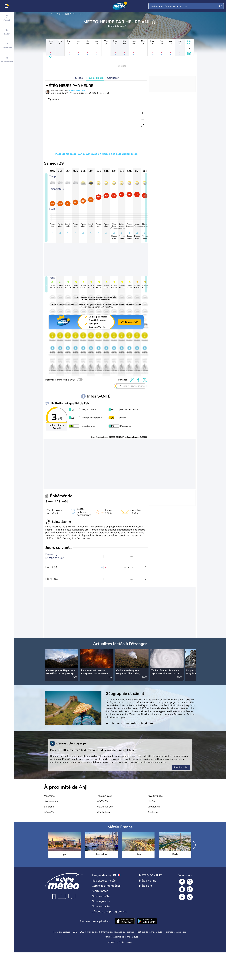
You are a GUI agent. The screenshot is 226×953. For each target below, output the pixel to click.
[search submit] (221, 6)
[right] (193, 661)
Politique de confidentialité (149, 931)
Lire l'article (180, 767)
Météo (46, 14)
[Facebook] (182, 882)
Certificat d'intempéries (106, 886)
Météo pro (145, 886)
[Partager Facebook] (138, 380)
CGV (82, 931)
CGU (75, 931)
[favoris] (154, 22)
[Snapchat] (182, 889)
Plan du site (92, 931)
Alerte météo (100, 891)
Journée (78, 78)
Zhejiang (60, 14)
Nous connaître (101, 896)
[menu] (6, 6)
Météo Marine (147, 880)
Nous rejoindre (101, 901)
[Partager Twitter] (145, 380)
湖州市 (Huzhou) (70, 14)
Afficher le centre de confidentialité (121, 937)
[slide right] (146, 207)
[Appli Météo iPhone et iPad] (125, 921)
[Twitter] (190, 882)
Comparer (113, 78)
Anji (80, 14)
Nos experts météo (104, 880)
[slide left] (46, 207)
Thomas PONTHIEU (77, 90)
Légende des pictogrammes (109, 911)
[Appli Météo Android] (147, 921)
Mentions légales (62, 931)
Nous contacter (101, 906)
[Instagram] (190, 889)
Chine (53, 14)
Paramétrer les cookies (175, 932)
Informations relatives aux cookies (117, 931)
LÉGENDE (55, 99)
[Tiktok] (190, 897)
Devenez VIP (131, 322)
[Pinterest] (182, 897)
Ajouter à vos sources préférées (132, 386)
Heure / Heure (94, 78)
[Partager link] (132, 380)
